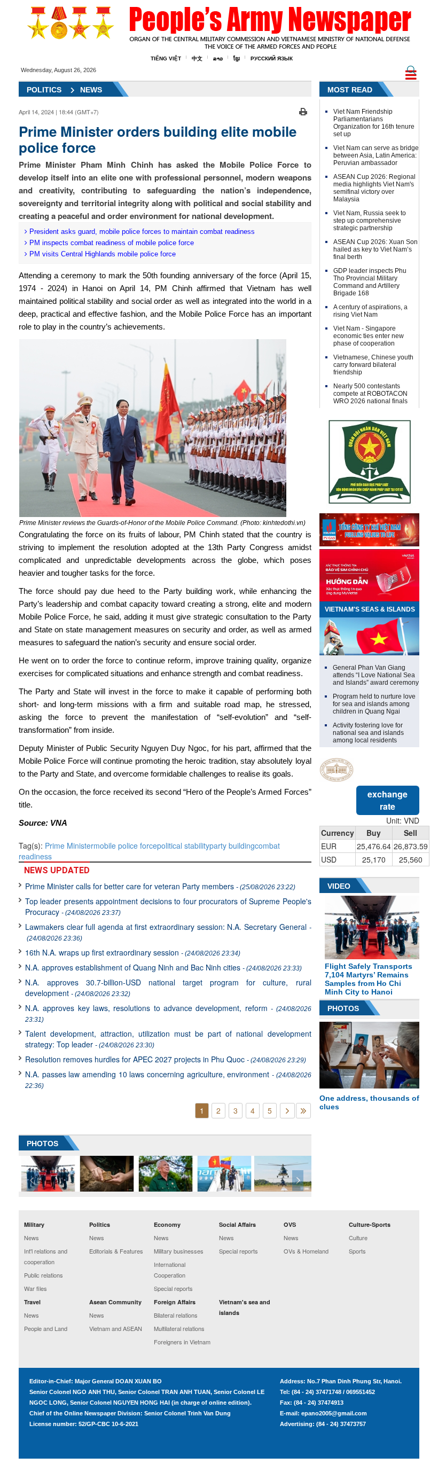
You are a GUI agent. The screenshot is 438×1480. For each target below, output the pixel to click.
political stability (183, 845)
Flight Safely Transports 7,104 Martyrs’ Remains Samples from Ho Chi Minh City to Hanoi (368, 979)
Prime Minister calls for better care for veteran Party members (160, 886)
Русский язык (272, 58)
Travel (32, 1302)
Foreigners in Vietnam (182, 1341)
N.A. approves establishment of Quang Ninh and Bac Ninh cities (163, 967)
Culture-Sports (369, 1224)
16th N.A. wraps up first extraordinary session (132, 952)
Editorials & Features (116, 1251)
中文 (197, 58)
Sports (357, 1251)
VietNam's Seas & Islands (370, 609)
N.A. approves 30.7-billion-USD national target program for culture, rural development (168, 987)
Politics (44, 89)
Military (34, 1224)
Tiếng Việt (166, 58)
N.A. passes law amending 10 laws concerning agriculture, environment (168, 1079)
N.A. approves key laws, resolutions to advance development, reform (168, 1013)
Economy (167, 1224)
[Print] (303, 110)
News (91, 89)
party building (232, 845)
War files (35, 1288)
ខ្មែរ (236, 58)
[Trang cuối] (303, 1110)
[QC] (369, 527)
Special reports (173, 1288)
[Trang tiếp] (287, 1110)
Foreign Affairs (174, 1302)
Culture (358, 1237)
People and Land (45, 1328)
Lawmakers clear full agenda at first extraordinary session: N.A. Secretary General (168, 931)
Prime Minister (69, 845)
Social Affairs (237, 1224)
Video (338, 886)
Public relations (43, 1275)
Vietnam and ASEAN (115, 1328)
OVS (290, 1224)
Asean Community (115, 1302)
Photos (343, 1008)
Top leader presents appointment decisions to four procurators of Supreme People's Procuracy (168, 906)
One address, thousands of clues (369, 1102)
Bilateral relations (176, 1315)
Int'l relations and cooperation (45, 1256)
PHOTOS (42, 1143)
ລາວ (218, 58)
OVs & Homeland (306, 1251)
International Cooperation (169, 1269)
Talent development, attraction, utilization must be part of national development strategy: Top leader (168, 1039)
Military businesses (179, 1251)
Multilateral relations (179, 1328)
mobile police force (125, 845)
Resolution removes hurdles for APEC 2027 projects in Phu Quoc (165, 1059)
